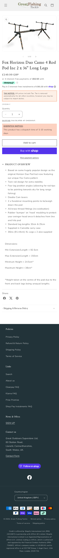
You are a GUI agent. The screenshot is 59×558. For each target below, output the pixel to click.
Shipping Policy (13, 349)
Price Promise (12, 400)
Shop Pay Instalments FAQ (19, 406)
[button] (6, 5)
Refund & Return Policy (17, 343)
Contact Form (12, 455)
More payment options (29, 158)
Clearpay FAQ (12, 387)
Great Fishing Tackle (19, 519)
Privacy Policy (12, 337)
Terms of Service (14, 356)
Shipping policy (39, 523)
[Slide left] (23, 56)
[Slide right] (36, 56)
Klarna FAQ (11, 393)
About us (10, 380)
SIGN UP (10, 423)
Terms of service (23, 523)
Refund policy (36, 519)
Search (9, 374)
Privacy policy (50, 519)
